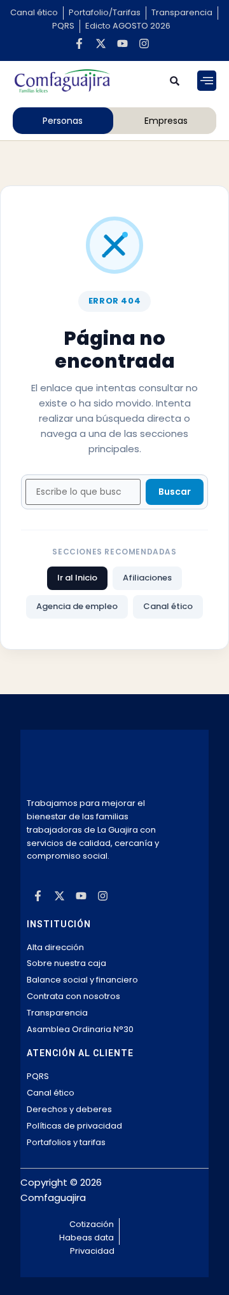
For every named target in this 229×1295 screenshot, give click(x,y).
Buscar (174, 491)
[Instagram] (144, 44)
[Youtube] (122, 44)
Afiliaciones (147, 578)
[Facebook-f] (79, 44)
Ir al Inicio (77, 578)
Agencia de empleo (77, 606)
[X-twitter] (100, 44)
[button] (206, 80)
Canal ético (168, 606)
